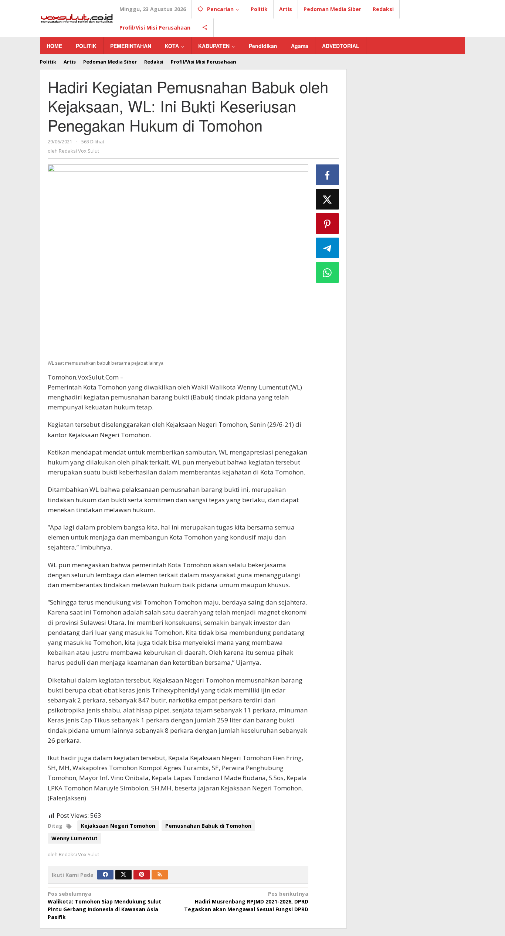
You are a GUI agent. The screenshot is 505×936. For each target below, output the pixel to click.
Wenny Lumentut (74, 838)
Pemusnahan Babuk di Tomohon (208, 825)
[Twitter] (123, 874)
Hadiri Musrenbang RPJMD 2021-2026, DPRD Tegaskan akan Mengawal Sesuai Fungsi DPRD (246, 901)
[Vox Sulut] (77, 17)
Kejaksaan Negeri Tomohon (118, 825)
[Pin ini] (327, 223)
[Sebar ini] (327, 174)
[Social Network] (205, 27)
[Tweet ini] (327, 199)
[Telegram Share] (327, 248)
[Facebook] (105, 874)
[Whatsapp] (327, 272)
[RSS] (160, 874)
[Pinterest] (141, 874)
